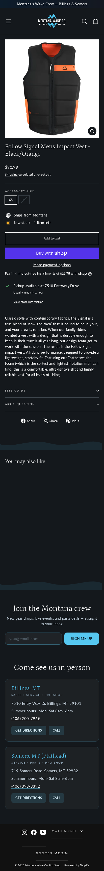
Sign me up (81, 638)
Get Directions (28, 730)
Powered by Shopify (76, 865)
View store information (28, 301)
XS (11, 200)
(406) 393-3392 (25, 786)
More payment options (52, 265)
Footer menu (51, 853)
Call (57, 730)
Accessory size (20, 191)
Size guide (15, 390)
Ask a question (20, 404)
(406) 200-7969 (25, 718)
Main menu (63, 831)
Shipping (11, 174)
